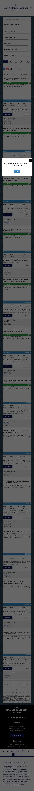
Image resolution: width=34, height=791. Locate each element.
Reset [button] (21, 61)
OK (17, 171)
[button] (8, 717)
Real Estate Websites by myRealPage (21, 751)
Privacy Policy (6, 751)
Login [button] (18, 69)
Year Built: (10, 49)
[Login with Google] (7, 70)
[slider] (5, 34)
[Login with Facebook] (4, 70)
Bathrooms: (9, 43)
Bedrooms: (9, 37)
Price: (10, 31)
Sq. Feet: (10, 55)
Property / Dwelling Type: (11, 24)
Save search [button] (5, 61)
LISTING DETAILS (7, 114)
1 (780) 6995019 (7, 121)
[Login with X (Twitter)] (11, 70)
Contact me (17, 735)
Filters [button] (28, 61)
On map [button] (16, 61)
